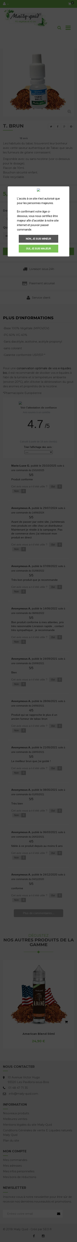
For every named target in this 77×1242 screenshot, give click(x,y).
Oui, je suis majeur (38, 248)
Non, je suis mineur (38, 238)
